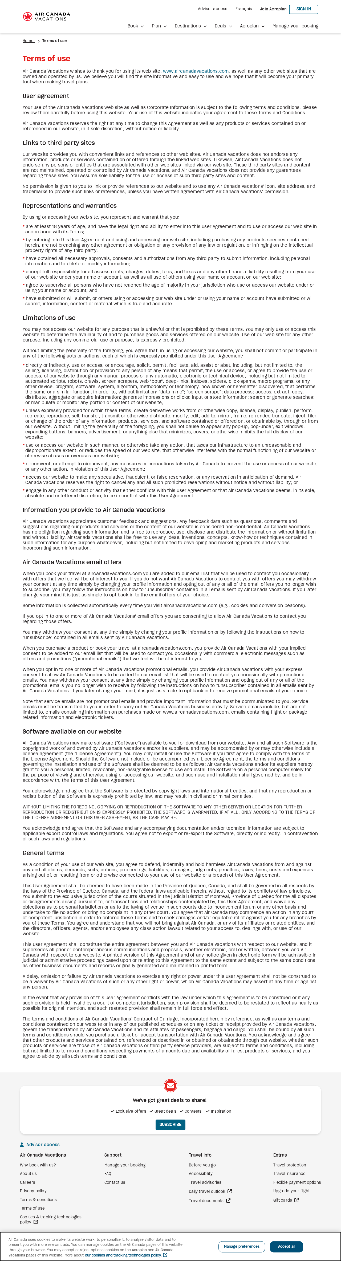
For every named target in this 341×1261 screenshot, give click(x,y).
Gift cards (283, 1200)
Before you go (202, 1165)
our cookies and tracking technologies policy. (123, 1255)
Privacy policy (33, 1191)
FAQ (107, 1174)
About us (28, 1174)
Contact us (114, 1183)
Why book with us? (38, 1165)
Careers (27, 1183)
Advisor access (213, 9)
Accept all (286, 1246)
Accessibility (201, 1174)
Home (29, 41)
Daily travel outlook (207, 1192)
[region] (170, 1246)
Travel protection (289, 1165)
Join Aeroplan (273, 9)
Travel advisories (205, 1183)
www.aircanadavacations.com (196, 71)
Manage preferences (241, 1246)
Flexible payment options (297, 1183)
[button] (136, 26)
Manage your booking (295, 26)
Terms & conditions (38, 1200)
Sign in (307, 9)
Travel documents (207, 1201)
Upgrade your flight (291, 1191)
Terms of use (32, 1208)
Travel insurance (289, 1174)
